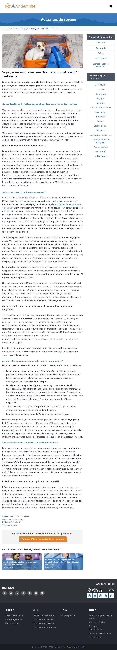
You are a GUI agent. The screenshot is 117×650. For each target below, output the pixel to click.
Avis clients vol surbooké (44, 627)
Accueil (5, 28)
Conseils (101, 89)
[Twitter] (11, 593)
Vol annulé (101, 42)
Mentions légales (97, 622)
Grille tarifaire (95, 637)
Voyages (101, 98)
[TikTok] (23, 593)
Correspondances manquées (100, 141)
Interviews (101, 116)
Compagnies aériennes (101, 135)
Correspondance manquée (101, 65)
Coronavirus (100, 85)
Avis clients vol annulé (43, 619)
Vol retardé (100, 48)
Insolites (101, 103)
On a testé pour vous (101, 107)
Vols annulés (101, 156)
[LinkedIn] (42, 593)
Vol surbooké (100, 58)
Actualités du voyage (19, 28)
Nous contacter (12, 623)
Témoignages (100, 112)
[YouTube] (36, 593)
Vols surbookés (100, 147)
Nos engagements (13, 619)
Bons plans (12, 525)
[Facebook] (4, 593)
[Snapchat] (29, 593)
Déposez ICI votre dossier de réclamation (43, 539)
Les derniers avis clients (44, 615)
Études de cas (100, 126)
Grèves (100, 121)
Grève (101, 53)
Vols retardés (100, 151)
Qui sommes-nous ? (14, 615)
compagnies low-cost (17, 381)
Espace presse (68, 615)
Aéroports (100, 130)
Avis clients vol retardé (43, 623)
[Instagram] (17, 593)
